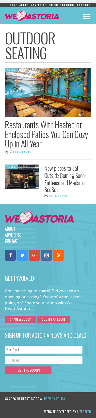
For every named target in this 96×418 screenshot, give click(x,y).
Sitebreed (84, 411)
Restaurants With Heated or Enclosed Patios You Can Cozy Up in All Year (46, 134)
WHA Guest (58, 196)
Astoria (11, 70)
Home (13, 5)
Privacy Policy (54, 398)
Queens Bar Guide (62, 5)
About (24, 5)
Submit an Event (53, 319)
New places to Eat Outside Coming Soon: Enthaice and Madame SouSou (65, 179)
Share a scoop (20, 319)
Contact (83, 5)
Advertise (38, 5)
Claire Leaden (20, 151)
